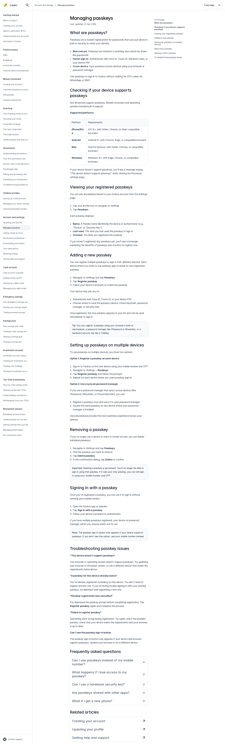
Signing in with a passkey (93, 487)
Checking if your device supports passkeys (169, 28)
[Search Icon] (27, 5)
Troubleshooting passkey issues (99, 548)
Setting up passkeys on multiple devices (107, 345)
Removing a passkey (89, 429)
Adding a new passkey (91, 255)
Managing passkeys (66, 5)
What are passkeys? (88, 32)
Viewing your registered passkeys (101, 187)
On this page (159, 20)
